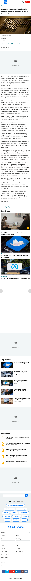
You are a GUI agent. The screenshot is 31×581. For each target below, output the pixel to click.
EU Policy (15, 520)
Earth (2, 542)
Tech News (9, 5)
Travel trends (23, 512)
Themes (3, 532)
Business (3, 538)
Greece (7, 520)
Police (24, 520)
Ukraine (6, 512)
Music (25, 516)
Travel (17, 545)
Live (27, 1)
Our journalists (19, 551)
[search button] (26, 495)
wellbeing (3, 231)
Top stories (6, 359)
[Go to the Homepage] (5, 2)
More (2, 566)
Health (2, 545)
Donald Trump (21, 509)
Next (5, 5)
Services (3, 562)
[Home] (1, 5)
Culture (14, 512)
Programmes (4, 551)
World (17, 535)
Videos (18, 548)
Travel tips (7, 516)
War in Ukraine (9, 509)
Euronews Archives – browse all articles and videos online (6, 556)
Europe (3, 535)
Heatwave (16, 516)
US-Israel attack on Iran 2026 (15, 505)
